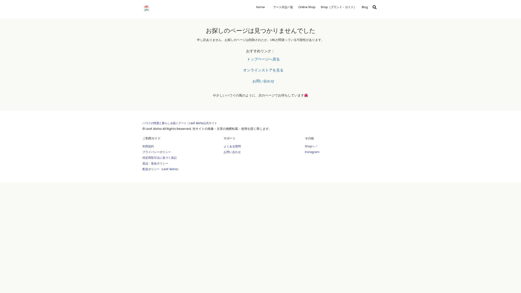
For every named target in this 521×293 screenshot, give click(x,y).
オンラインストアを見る (263, 70)
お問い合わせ (263, 81)
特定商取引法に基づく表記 (159, 158)
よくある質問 (232, 146)
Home (260, 7)
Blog (365, 7)
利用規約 (148, 146)
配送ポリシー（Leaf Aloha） (161, 169)
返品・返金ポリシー (155, 163)
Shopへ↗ (311, 146)
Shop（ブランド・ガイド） (338, 7)
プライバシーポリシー (156, 152)
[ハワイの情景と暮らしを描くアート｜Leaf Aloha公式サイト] (146, 11)
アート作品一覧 (281, 7)
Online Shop (306, 7)
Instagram (312, 152)
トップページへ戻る (263, 59)
